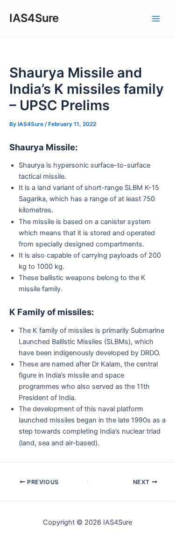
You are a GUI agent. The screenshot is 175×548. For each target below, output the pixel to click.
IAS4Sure (34, 18)
